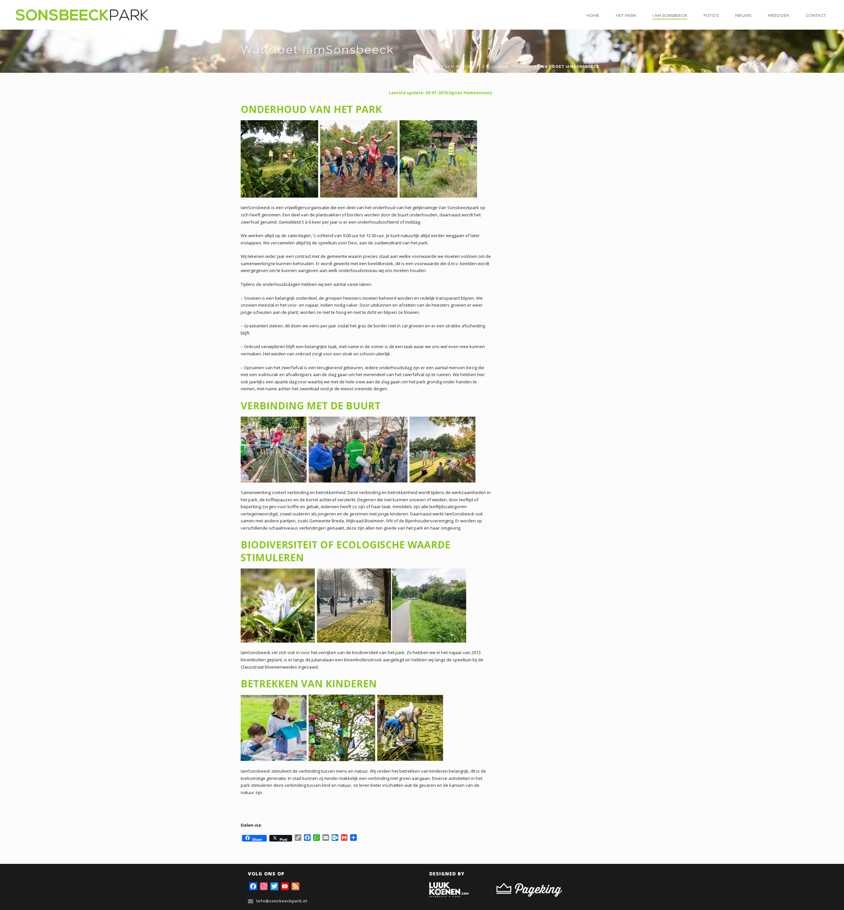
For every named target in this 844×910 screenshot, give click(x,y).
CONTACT (816, 15)
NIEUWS (743, 15)
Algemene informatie (511, 67)
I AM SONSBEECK (669, 15)
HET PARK (626, 15)
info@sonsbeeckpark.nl (281, 901)
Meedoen (778, 15)
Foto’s (711, 15)
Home (593, 15)
